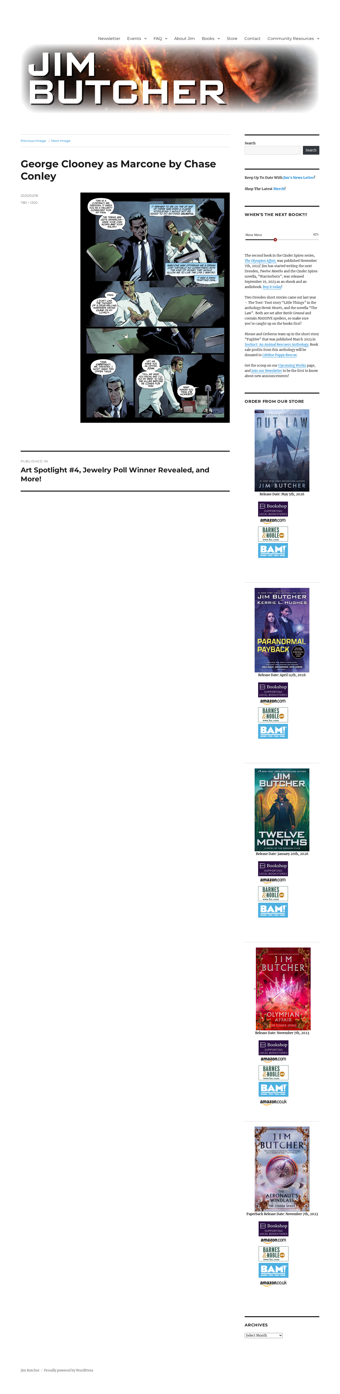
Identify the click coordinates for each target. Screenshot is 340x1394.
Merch (278, 189)
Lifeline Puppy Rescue (279, 355)
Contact (252, 38)
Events (134, 38)
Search (250, 143)
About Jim (184, 38)
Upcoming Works (292, 365)
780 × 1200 (29, 203)
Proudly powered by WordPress (68, 1370)
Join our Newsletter (266, 371)
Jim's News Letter (298, 177)
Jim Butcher (30, 1370)
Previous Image (33, 141)
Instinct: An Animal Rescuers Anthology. (277, 344)
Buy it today (272, 287)
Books (208, 38)
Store (232, 38)
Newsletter (109, 38)
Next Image (60, 141)
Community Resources (291, 38)
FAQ (158, 38)
